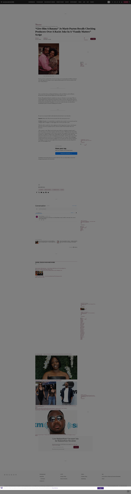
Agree (100, 488)
